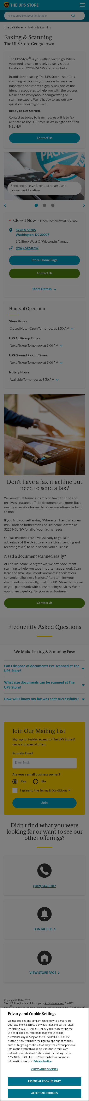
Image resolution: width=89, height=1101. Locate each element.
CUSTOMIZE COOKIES (44, 1069)
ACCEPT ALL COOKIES (44, 1093)
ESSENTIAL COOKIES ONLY (44, 1081)
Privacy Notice (43, 1061)
